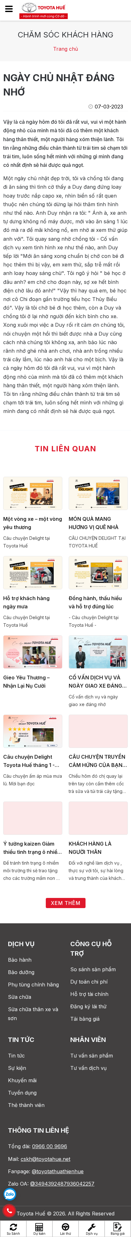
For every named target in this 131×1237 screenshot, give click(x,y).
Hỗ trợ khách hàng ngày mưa (26, 602)
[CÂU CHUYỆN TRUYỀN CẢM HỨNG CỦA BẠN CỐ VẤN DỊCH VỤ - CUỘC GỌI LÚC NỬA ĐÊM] (98, 731)
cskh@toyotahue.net (45, 1159)
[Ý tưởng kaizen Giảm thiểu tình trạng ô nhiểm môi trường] (32, 818)
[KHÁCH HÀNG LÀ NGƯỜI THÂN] (98, 818)
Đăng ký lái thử (88, 1006)
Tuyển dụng (22, 1093)
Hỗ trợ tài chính (89, 994)
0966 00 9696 (49, 1146)
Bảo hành (19, 960)
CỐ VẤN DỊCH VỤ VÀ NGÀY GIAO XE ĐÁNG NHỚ (95, 682)
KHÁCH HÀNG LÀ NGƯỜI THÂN (90, 848)
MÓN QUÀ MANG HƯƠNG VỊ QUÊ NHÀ (94, 523)
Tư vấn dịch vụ (88, 1068)
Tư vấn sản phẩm (91, 1055)
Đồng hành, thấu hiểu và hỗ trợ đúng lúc (95, 602)
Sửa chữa (19, 997)
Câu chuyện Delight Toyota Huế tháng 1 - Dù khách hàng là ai (29, 761)
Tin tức (16, 1055)
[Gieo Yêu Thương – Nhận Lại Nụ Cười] (32, 652)
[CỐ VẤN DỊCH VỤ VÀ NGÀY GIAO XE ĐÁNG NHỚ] (98, 652)
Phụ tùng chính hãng (33, 984)
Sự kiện (17, 1068)
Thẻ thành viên (26, 1105)
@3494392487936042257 (62, 1184)
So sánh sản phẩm (93, 969)
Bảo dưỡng (21, 972)
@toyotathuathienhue (58, 1171)
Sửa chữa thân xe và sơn (33, 1013)
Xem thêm (65, 903)
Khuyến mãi (22, 1080)
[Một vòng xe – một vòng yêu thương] (32, 493)
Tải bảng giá (85, 1019)
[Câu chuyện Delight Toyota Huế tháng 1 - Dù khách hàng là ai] (32, 731)
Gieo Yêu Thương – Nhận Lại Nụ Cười (26, 681)
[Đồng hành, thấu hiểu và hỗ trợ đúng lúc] (98, 572)
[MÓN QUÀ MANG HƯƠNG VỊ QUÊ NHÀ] (98, 493)
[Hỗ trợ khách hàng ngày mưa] (32, 572)
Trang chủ (65, 49)
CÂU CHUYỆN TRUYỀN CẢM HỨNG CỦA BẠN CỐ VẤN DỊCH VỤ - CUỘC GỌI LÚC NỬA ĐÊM (97, 761)
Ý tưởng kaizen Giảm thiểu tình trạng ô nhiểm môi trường (32, 848)
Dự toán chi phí (88, 981)
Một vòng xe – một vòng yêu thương (32, 523)
